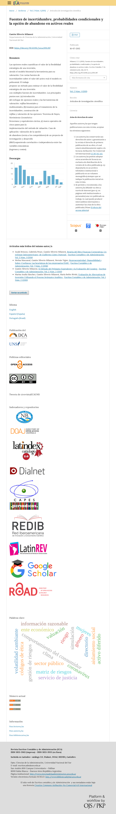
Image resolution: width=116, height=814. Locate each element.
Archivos (22, 10)
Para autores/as (16, 731)
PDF (76, 35)
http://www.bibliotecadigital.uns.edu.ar (63, 777)
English (12, 309)
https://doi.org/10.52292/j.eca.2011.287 (32, 48)
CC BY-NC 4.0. (97, 154)
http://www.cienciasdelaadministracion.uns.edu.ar (53, 774)
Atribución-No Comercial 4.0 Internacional (63, 785)
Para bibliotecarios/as (19, 735)
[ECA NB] (21, 423)
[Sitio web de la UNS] (18, 345)
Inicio (11, 10)
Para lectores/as (16, 726)
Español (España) (17, 314)
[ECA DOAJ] (24, 434)
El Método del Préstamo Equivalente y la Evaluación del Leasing (68, 269)
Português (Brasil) (17, 318)
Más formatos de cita (81, 78)
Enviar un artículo (19, 292)
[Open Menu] (9, 3)
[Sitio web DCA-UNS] (18, 337)
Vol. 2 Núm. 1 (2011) (38, 10)
